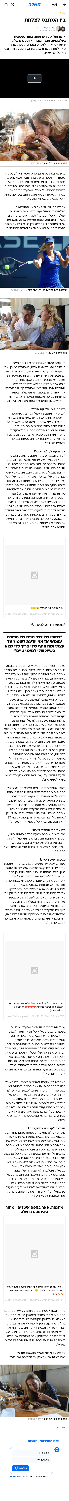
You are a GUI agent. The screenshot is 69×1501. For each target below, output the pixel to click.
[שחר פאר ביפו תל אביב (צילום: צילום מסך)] (34, 138)
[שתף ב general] (6, 4)
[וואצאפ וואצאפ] (12, 4)
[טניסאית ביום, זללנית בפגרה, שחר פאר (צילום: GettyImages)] (34, 264)
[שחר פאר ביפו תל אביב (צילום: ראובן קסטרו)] (34, 1393)
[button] (54, 4)
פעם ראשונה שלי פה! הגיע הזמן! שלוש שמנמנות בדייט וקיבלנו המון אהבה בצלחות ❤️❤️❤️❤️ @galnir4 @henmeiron (36, 1007)
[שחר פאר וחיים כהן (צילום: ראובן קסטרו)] (34, 327)
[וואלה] (34, 4)
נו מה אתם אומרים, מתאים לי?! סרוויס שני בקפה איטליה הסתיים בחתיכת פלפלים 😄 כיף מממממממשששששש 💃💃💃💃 (35, 1290)
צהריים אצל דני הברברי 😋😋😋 (47, 608)
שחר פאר (60, 1428)
